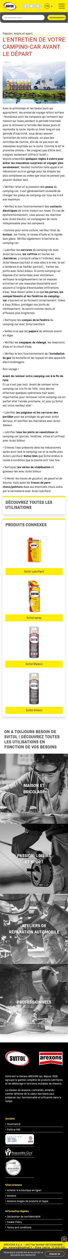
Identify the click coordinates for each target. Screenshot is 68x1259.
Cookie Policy (14, 1222)
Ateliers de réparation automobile (34, 928)
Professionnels (34, 1002)
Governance (13, 1124)
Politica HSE (13, 1129)
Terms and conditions (19, 1227)
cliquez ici (54, 1254)
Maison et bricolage (34, 788)
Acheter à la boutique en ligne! (24, 1190)
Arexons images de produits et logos (27, 1201)
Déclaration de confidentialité (23, 1216)
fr (47, 6)
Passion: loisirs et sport (34, 858)
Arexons (11, 1195)
